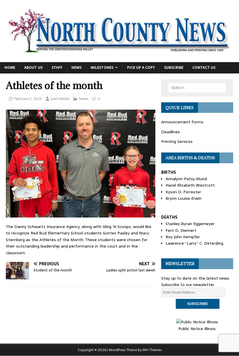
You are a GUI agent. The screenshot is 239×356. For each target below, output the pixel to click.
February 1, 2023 (28, 99)
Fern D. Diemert (181, 230)
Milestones (102, 68)
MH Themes (152, 350)
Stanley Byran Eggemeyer (190, 223)
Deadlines (170, 132)
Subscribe (173, 68)
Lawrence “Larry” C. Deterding (194, 243)
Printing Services (177, 141)
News (76, 68)
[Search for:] (197, 88)
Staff (57, 68)
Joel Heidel (59, 99)
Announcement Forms (182, 122)
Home (9, 68)
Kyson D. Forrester (183, 192)
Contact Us (203, 68)
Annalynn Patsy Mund (186, 179)
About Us (33, 68)
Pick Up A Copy (141, 68)
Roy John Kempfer (183, 237)
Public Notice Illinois (197, 328)
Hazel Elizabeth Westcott (190, 185)
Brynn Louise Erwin (183, 198)
